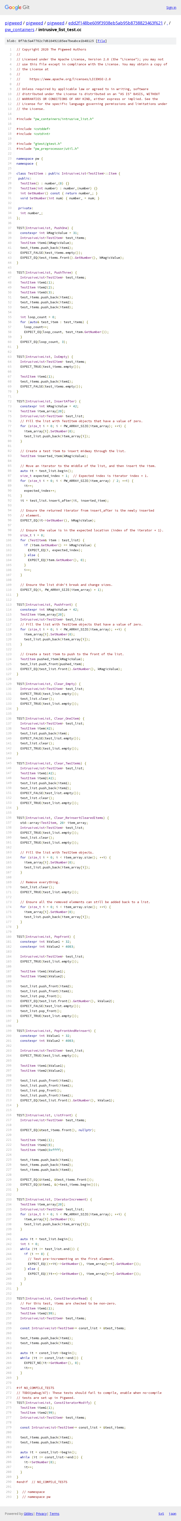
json (172, 1513)
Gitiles (28, 1513)
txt (161, 1513)
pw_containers (19, 29)
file (101, 41)
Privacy (41, 1513)
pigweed (13, 23)
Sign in (171, 7)
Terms (54, 1513)
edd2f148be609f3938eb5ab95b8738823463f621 (115, 23)
